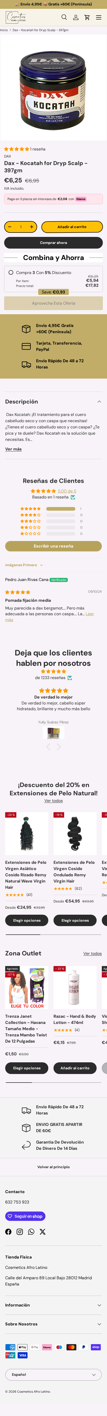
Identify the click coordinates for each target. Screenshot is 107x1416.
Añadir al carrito (71, 227)
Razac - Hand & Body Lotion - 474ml (75, 1019)
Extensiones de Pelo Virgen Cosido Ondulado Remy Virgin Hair (74, 872)
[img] (17, 592)
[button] (87, 17)
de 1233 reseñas (50, 677)
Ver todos (53, 800)
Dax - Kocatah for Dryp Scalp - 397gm (41, 30)
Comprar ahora (53, 242)
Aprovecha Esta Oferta (53, 303)
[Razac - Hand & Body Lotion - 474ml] (75, 987)
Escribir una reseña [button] (53, 546)
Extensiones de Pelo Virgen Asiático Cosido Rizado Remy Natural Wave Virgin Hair (25, 875)
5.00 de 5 (67, 491)
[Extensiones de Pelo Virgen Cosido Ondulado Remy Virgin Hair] (75, 833)
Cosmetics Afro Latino (33, 1392)
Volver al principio (53, 1167)
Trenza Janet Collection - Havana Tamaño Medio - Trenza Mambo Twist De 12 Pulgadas (26, 1029)
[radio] (53, 279)
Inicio (4, 30)
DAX (7, 156)
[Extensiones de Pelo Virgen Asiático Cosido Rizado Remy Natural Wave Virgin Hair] (26, 833)
